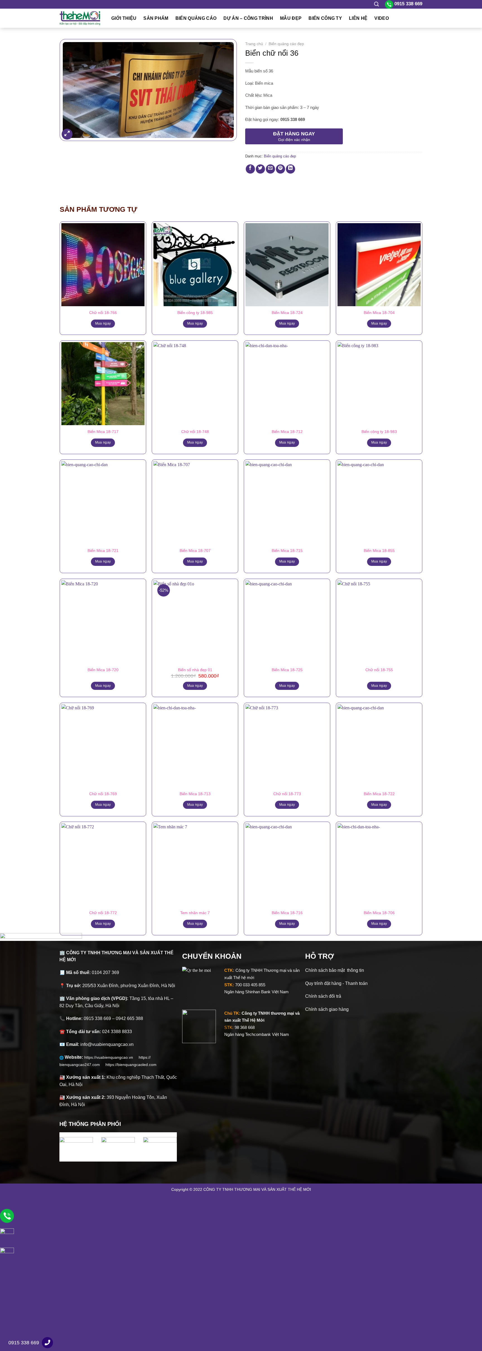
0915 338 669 (23, 1342)
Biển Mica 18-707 (195, 550)
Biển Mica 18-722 (379, 794)
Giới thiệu (123, 18)
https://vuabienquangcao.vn (111, 1057)
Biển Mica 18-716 (287, 913)
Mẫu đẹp (291, 18)
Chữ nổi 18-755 (379, 670)
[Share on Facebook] (250, 169)
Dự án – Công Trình (248, 18)
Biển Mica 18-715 (287, 550)
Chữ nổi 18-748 (195, 431)
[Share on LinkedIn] (290, 169)
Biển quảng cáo (195, 18)
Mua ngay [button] (195, 685)
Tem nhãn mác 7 (195, 913)
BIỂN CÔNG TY (325, 18)
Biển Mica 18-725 (287, 670)
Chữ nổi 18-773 (287, 794)
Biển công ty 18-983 (379, 431)
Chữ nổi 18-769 (103, 794)
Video (381, 18)
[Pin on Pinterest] (280, 169)
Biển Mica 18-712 (287, 431)
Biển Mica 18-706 (379, 913)
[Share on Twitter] (260, 169)
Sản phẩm (155, 18)
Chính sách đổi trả (323, 996)
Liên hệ (358, 18)
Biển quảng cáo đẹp (286, 44)
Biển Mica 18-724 (287, 312)
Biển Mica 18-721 (103, 550)
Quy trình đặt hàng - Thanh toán (336, 983)
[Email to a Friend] (270, 169)
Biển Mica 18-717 (103, 431)
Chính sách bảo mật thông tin (334, 970)
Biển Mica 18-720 (103, 670)
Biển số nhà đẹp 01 (195, 670)
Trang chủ (254, 44)
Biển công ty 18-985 (195, 312)
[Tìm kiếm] (376, 4)
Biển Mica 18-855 (379, 550)
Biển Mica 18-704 (379, 312)
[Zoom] (67, 134)
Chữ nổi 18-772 (103, 913)
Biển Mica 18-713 (195, 794)
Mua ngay (103, 323)
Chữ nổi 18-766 (103, 312)
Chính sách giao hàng (327, 1009)
